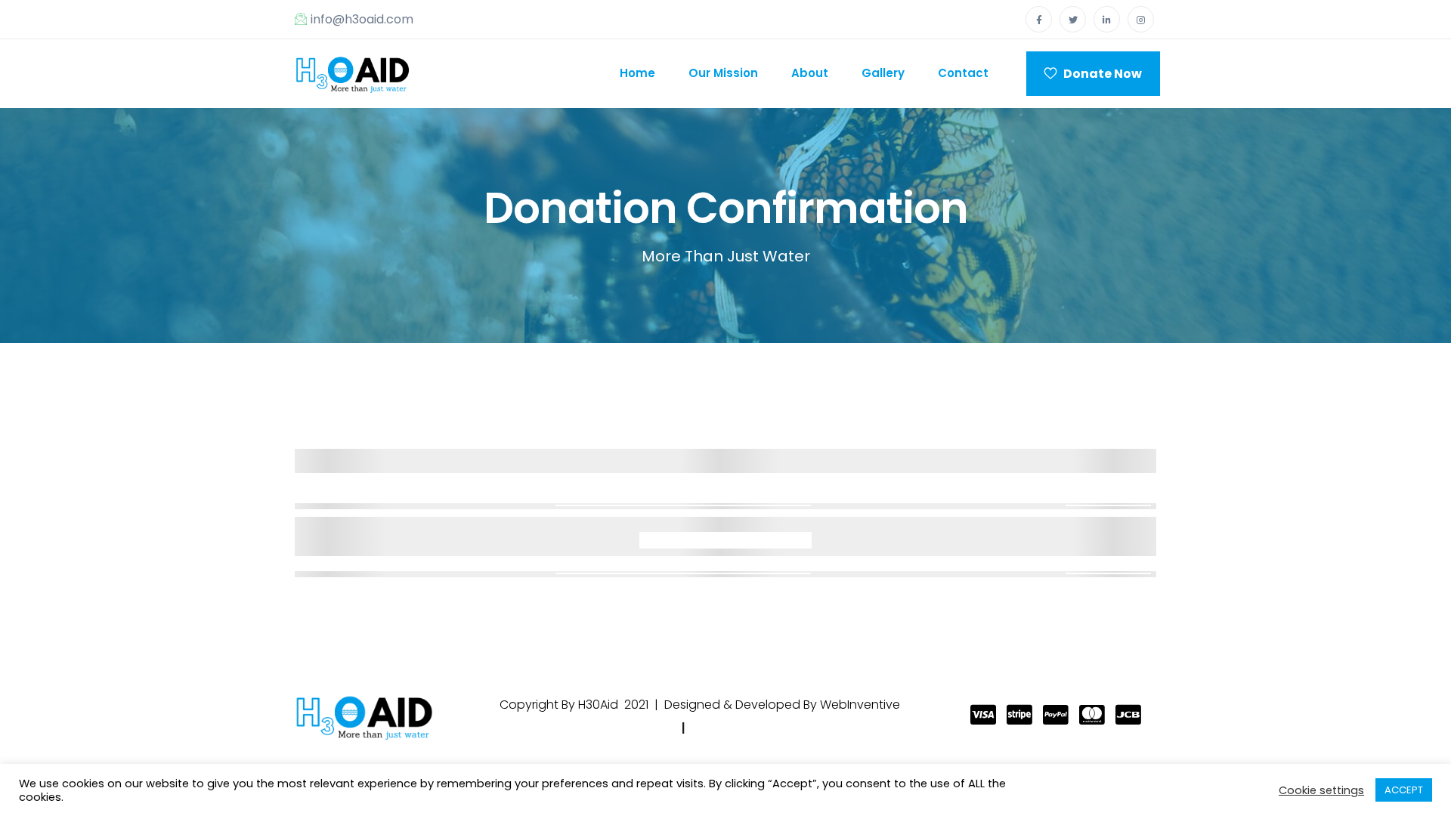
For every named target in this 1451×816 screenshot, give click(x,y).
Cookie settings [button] (1321, 790)
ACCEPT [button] (1403, 790)
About (809, 73)
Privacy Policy (629, 728)
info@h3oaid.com (362, 19)
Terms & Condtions (755, 728)
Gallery (883, 73)
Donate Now (1099, 73)
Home (637, 73)
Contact (963, 73)
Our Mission (723, 73)
